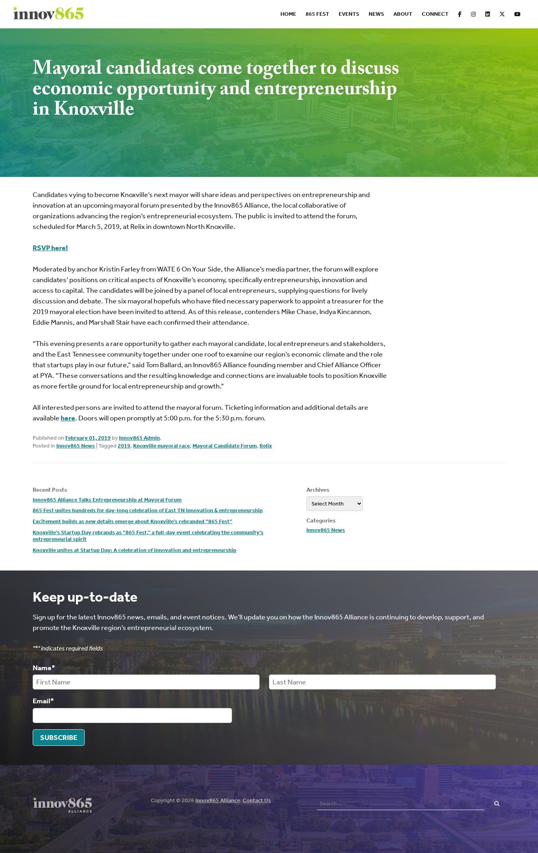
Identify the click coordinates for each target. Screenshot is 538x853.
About (402, 14)
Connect (435, 14)
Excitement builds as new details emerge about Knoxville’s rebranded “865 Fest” (132, 521)
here (68, 418)
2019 (124, 445)
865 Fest (317, 14)
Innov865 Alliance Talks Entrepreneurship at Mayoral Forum (107, 499)
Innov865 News (75, 445)
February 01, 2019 (88, 438)
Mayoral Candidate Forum (225, 445)
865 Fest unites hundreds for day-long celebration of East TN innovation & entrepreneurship (148, 510)
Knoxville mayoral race (161, 445)
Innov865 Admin (139, 438)
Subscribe (58, 737)
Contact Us (257, 800)
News (376, 14)
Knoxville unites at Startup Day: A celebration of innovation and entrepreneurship (134, 550)
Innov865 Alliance (217, 800)
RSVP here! (50, 247)
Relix (266, 445)
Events (349, 14)
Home (288, 14)
